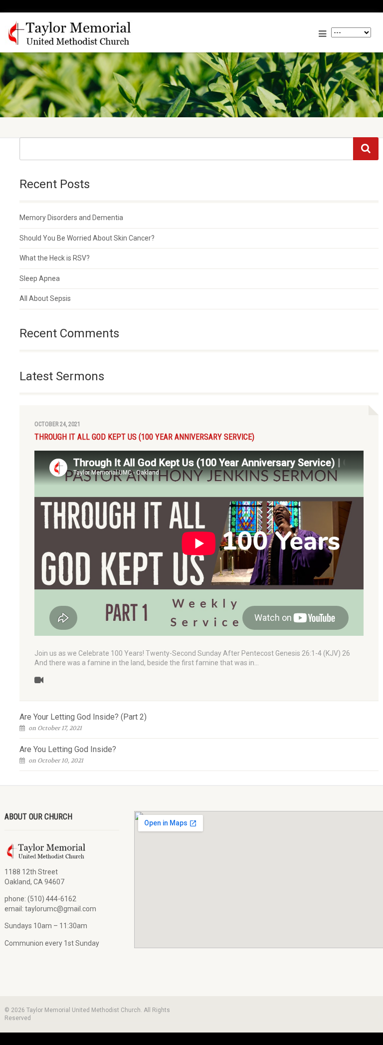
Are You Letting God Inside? (67, 749)
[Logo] (94, 33)
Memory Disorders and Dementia (71, 218)
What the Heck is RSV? (54, 258)
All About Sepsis (45, 298)
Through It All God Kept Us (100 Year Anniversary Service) (144, 437)
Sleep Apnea (39, 278)
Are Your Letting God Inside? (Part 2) (83, 717)
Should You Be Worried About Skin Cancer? (87, 238)
